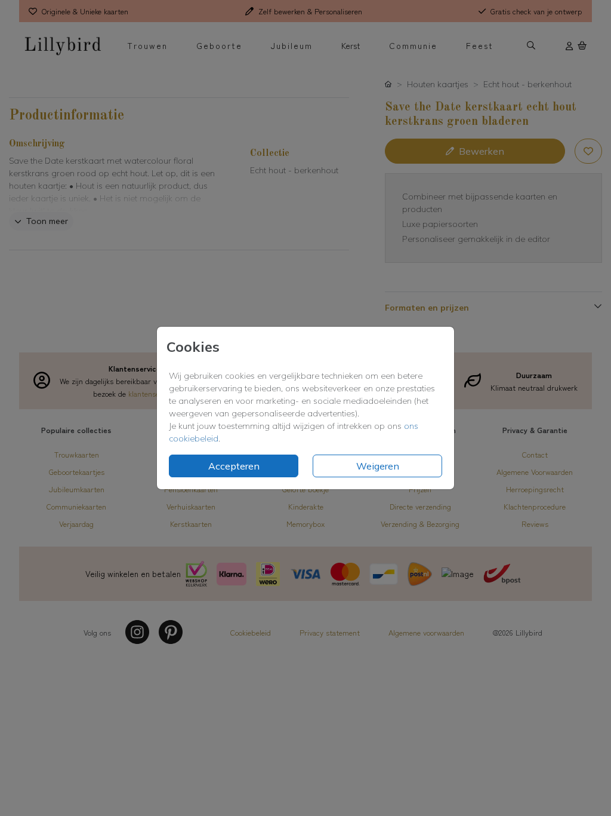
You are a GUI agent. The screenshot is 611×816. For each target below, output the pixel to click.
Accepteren (234, 466)
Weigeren (377, 466)
